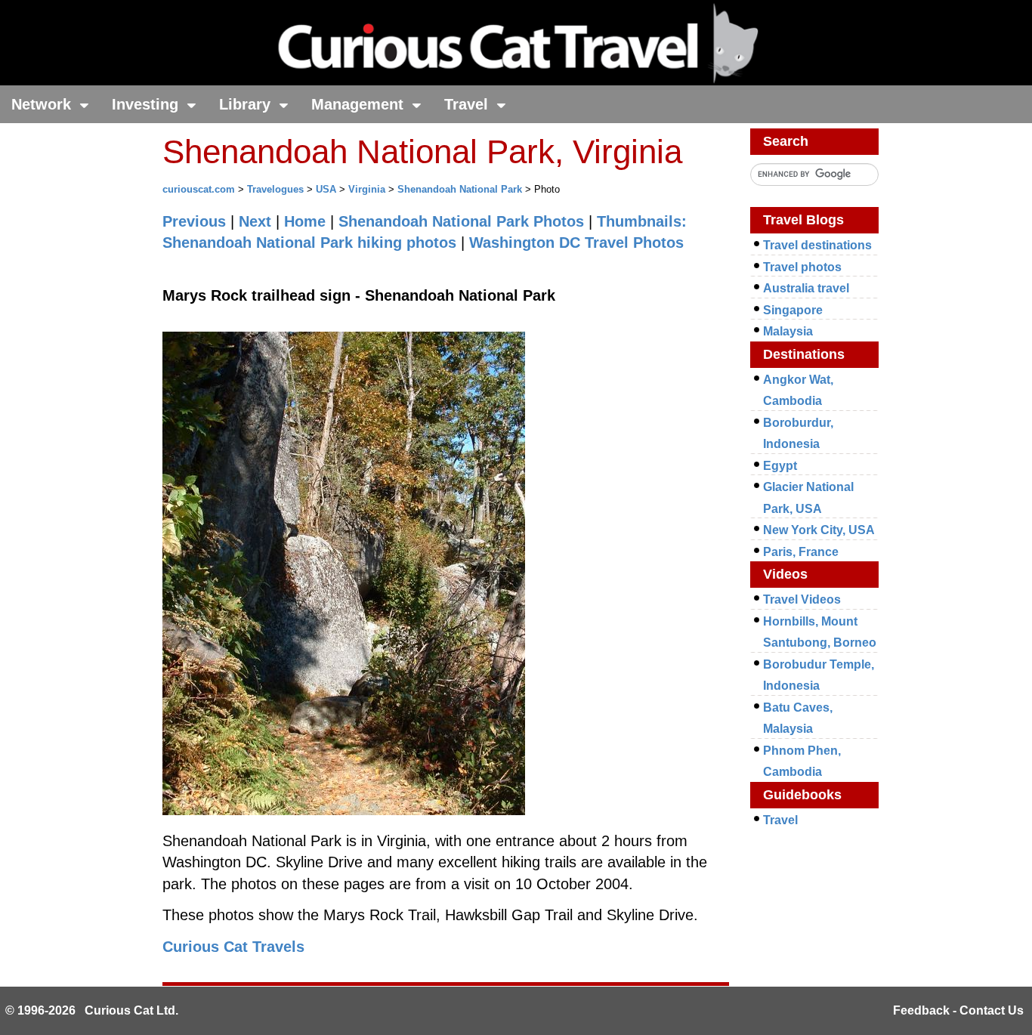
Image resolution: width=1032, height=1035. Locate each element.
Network (43, 104)
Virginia (366, 189)
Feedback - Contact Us (958, 1010)
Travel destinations (817, 245)
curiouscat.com (198, 189)
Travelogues (275, 189)
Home (305, 221)
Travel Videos (802, 599)
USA (326, 189)
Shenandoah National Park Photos (461, 221)
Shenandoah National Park (459, 189)
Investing (147, 104)
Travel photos (802, 267)
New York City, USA (819, 530)
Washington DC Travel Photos (576, 242)
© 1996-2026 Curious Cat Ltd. (91, 1010)
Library (247, 104)
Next (255, 221)
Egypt (780, 465)
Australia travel (806, 288)
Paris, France (801, 551)
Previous (194, 221)
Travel (468, 104)
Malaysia (788, 331)
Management (359, 104)
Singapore (793, 310)
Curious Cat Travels (233, 946)
